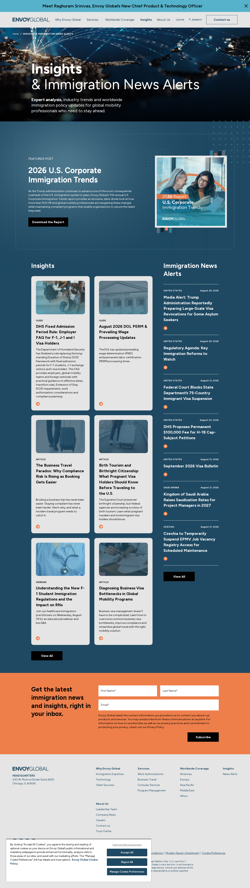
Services (92, 19)
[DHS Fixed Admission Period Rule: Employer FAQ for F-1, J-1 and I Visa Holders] (38, 404)
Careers (100, 820)
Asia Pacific (187, 785)
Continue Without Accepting (127, 845)
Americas (186, 774)
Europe (184, 779)
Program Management (152, 790)
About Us (163, 19)
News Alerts (230, 774)
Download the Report (48, 222)
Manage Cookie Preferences (127, 871)
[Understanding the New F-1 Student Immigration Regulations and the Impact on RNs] (38, 638)
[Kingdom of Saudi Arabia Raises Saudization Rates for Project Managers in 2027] (165, 514)
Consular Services (149, 785)
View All (47, 656)
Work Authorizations (150, 774)
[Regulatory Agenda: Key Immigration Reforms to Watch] (165, 367)
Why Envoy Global (68, 19)
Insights (146, 19)
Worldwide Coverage (119, 19)
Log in (180, 19)
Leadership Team (106, 809)
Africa (184, 796)
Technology (103, 779)
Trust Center (104, 831)
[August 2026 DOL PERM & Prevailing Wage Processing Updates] (101, 404)
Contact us (222, 20)
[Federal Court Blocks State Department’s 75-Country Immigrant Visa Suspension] (165, 407)
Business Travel (147, 779)
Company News (106, 814)
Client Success (105, 785)
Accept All (127, 852)
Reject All (127, 862)
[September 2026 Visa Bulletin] (165, 474)
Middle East (187, 790)
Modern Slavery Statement (182, 853)
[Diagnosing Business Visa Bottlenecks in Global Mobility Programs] (101, 638)
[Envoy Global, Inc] (31, 20)
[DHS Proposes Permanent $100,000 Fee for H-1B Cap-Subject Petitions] (165, 446)
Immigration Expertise (110, 774)
